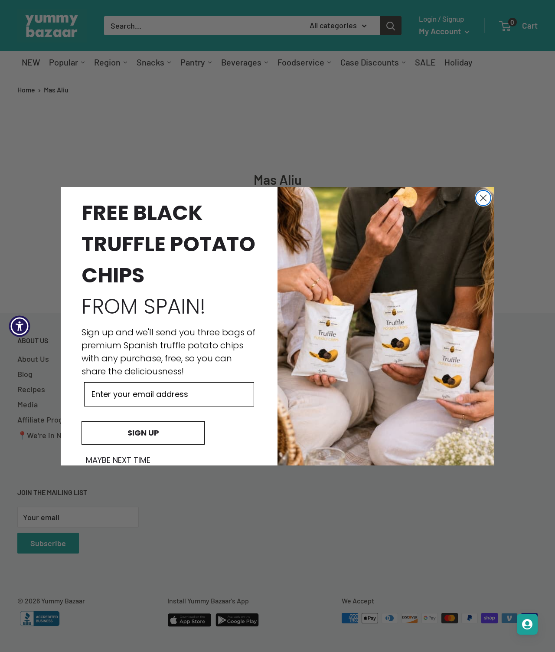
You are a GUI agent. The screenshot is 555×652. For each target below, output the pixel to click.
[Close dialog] (483, 198)
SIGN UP (143, 432)
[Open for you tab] (527, 624)
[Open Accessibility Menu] (19, 326)
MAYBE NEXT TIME (118, 460)
